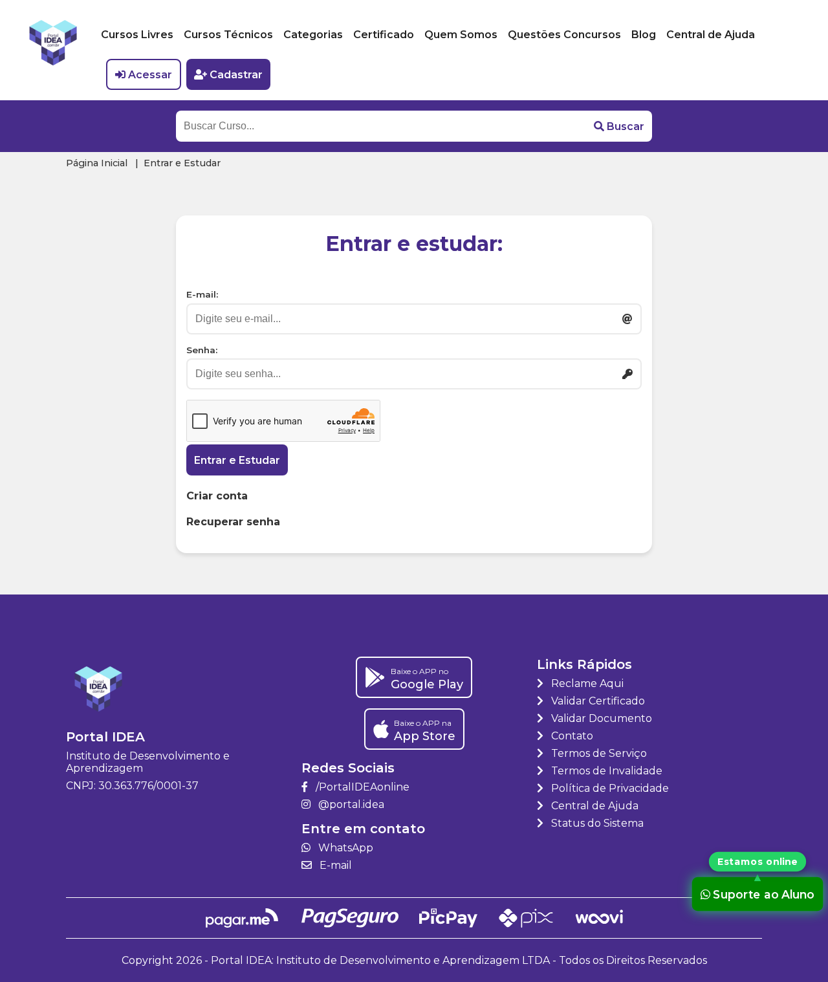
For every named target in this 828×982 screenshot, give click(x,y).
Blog (643, 34)
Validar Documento (600, 718)
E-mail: (202, 294)
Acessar (150, 75)
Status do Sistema (596, 823)
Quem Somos (460, 34)
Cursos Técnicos (228, 34)
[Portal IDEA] (53, 50)
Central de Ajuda (710, 34)
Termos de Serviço (598, 753)
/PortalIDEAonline (361, 787)
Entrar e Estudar (237, 460)
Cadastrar (236, 75)
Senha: (201, 350)
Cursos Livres (137, 34)
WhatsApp (344, 848)
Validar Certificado (597, 701)
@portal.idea (350, 804)
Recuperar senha (233, 522)
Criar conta (217, 496)
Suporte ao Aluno (764, 894)
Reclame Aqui (586, 683)
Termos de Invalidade (605, 771)
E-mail (334, 865)
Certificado (383, 34)
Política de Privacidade (609, 788)
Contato (571, 736)
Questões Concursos (564, 34)
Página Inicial (96, 163)
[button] (619, 126)
